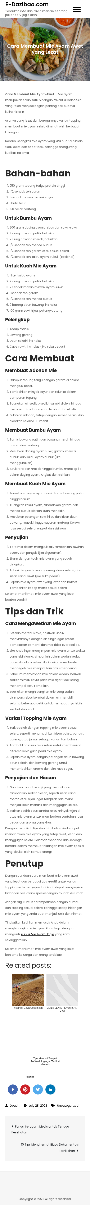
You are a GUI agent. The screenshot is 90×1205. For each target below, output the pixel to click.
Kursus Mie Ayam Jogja (37, 934)
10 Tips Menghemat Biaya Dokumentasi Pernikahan (49, 1147)
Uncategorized (67, 1106)
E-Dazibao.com (27, 4)
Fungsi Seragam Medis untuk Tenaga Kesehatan (40, 1129)
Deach (14, 1106)
